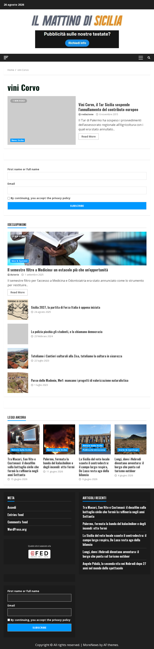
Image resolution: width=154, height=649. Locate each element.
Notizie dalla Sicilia (21, 450)
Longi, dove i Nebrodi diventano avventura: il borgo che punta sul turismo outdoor (130, 439)
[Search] (149, 57)
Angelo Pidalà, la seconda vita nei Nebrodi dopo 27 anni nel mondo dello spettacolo (114, 565)
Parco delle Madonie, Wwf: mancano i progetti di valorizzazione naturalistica (18, 382)
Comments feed (18, 522)
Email (11, 183)
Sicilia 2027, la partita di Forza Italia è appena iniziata (18, 309)
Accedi (12, 507)
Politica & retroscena (94, 450)
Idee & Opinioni (19, 261)
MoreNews (91, 645)
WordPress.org (17, 529)
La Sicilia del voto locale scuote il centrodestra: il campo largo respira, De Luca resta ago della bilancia (95, 439)
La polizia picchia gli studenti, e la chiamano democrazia (18, 334)
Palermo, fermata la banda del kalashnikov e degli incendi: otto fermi (59, 439)
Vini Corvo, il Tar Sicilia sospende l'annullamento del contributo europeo (42, 120)
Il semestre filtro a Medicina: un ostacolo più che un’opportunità (77, 248)
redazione (87, 114)
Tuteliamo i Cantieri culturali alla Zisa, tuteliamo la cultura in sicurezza (18, 358)
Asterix (14, 274)
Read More (89, 136)
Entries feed (15, 514)
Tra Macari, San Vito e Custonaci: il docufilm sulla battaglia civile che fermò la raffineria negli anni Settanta (23, 439)
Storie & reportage (128, 450)
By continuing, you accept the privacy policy (40, 198)
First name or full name (23, 169)
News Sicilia (17, 140)
